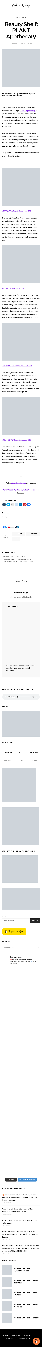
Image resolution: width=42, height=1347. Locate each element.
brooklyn (15, 556)
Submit (27, 1336)
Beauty (17, 17)
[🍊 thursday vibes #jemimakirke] (21, 1022)
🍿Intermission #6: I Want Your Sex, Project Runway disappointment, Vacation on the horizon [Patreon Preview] (20, 1197)
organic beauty (10, 559)
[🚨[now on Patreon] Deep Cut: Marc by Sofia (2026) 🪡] (21, 1104)
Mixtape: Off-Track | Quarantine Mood (22, 1270)
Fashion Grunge (26, 43)
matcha (24, 556)
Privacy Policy (24, 1338)
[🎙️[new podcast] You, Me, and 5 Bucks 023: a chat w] (21, 1002)
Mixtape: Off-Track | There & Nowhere (26, 1306)
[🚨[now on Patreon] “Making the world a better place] (21, 1151)
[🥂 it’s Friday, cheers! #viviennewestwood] (21, 981)
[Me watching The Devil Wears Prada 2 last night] (21, 1027)
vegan (32, 561)
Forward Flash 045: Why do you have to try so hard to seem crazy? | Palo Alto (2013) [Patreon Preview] (20, 1234)
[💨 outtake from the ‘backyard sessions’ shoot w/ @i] (21, 1034)
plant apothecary (11, 561)
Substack (10, 1338)
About (5, 1336)
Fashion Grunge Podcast (14, 1189)
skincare (24, 561)
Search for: (6, 916)
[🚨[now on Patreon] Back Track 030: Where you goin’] (21, 1059)
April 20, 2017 (14, 43)
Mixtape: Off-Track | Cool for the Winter (26, 1282)
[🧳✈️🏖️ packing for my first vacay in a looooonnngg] (21, 970)
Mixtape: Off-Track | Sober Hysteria (25, 1294)
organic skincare (25, 559)
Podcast (16, 1336)
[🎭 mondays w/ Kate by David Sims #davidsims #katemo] (21, 976)
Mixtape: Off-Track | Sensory (26, 1318)
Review (24, 17)
